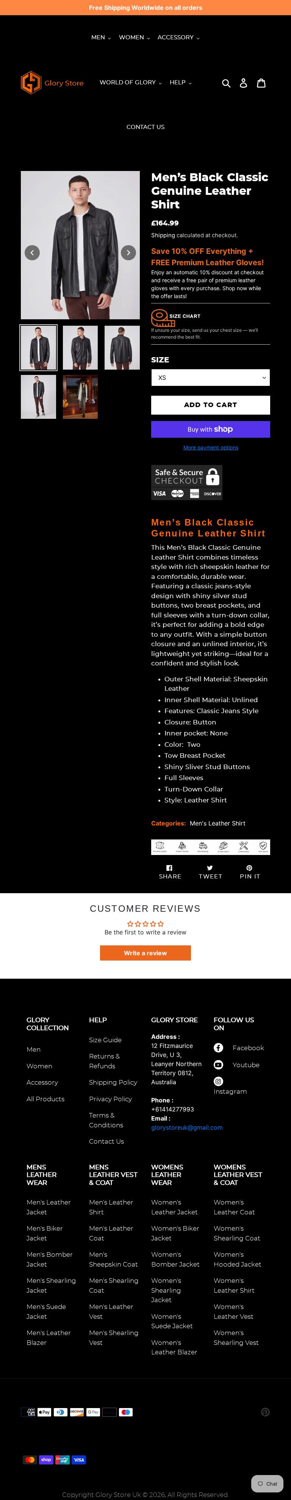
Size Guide (105, 1040)
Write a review (145, 953)
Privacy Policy (110, 1099)
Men (34, 1049)
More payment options (210, 448)
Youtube (246, 1065)
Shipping (163, 235)
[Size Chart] (175, 317)
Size (160, 360)
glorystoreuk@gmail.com (187, 1127)
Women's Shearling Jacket (166, 1290)
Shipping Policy (113, 1082)
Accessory (42, 1082)
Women (39, 1066)
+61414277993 (172, 1109)
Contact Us (106, 1141)
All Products (45, 1099)
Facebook (248, 1048)
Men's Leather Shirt (218, 823)
